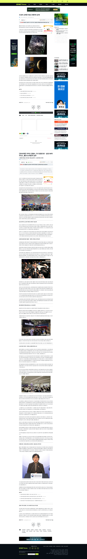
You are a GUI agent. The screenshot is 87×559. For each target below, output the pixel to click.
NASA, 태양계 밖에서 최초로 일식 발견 (26, 91)
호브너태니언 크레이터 (40, 115)
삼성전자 (32, 529)
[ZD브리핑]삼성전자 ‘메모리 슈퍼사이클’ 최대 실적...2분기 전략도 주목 (31, 496)
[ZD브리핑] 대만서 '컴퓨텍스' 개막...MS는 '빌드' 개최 (29, 494)
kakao (38, 531)
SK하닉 (40, 529)
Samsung (49, 529)
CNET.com (20, 552)
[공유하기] (47, 20)
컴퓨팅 (20, 159)
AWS (34, 531)
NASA (23, 115)
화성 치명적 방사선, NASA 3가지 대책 (26, 97)
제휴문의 (54, 546)
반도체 (35, 4)
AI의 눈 (47, 4)
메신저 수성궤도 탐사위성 (32, 115)
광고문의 (47, 546)
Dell (27, 531)
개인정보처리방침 (58, 546)
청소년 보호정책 (66, 546)
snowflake (49, 531)
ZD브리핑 (28, 529)
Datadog (45, 531)
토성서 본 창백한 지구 (24, 93)
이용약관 (62, 546)
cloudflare (24, 532)
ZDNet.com (23, 552)
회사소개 (44, 546)
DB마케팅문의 (51, 546)
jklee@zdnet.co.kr (27, 102)
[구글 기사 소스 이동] (43, 20)
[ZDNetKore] (22, 2)
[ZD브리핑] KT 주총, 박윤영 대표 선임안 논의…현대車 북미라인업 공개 (31, 500)
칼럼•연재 (59, 4)
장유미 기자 (23, 162)
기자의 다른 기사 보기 (49, 102)
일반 (19, 17)
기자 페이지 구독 (30, 162)
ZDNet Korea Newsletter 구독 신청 (23, 554)
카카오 (41, 531)
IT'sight (53, 4)
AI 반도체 (36, 529)
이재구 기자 (23, 20)
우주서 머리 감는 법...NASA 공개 (25, 95)
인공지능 (40, 4)
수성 (26, 115)
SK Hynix (23, 531)
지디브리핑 (23, 529)
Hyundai (31, 531)
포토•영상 (66, 4)
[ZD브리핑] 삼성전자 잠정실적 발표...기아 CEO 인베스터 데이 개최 (31, 498)
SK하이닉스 (44, 529)
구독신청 (37, 554)
